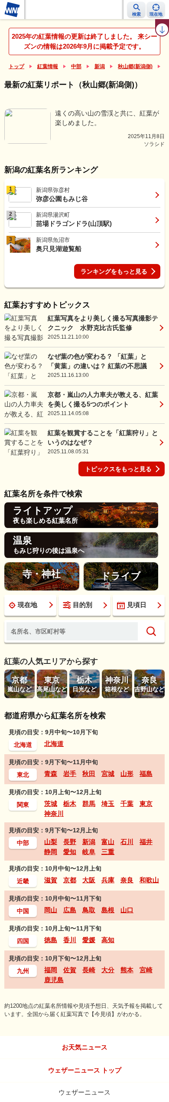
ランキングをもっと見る (114, 271)
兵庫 (107, 880)
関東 (23, 804)
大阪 (88, 880)
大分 (107, 969)
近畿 (23, 881)
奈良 (126, 880)
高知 (107, 940)
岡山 (50, 910)
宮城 (107, 773)
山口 (126, 910)
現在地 (27, 604)
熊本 (126, 969)
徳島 (50, 940)
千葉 (126, 803)
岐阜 (88, 851)
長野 (69, 841)
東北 (23, 774)
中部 (76, 66)
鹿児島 (54, 979)
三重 (107, 851)
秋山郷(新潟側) (135, 66)
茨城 (50, 803)
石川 (126, 841)
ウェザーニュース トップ (84, 1070)
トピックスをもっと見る (118, 468)
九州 (23, 970)
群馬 (88, 803)
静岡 (50, 851)
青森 (50, 773)
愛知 (69, 851)
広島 (69, 910)
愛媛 (88, 940)
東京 (146, 803)
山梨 (50, 841)
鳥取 (88, 910)
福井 (146, 841)
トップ (16, 66)
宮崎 (146, 969)
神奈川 (54, 813)
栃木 (69, 803)
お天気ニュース (84, 1047)
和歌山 (149, 880)
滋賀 (50, 880)
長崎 (88, 969)
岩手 (69, 773)
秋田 (88, 773)
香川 (69, 940)
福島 (146, 773)
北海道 (23, 744)
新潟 (99, 66)
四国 (23, 940)
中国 (23, 910)
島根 (107, 910)
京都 (69, 880)
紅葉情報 (47, 66)
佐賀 (69, 969)
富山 (107, 841)
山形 (126, 773)
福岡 (50, 969)
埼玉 (107, 803)
